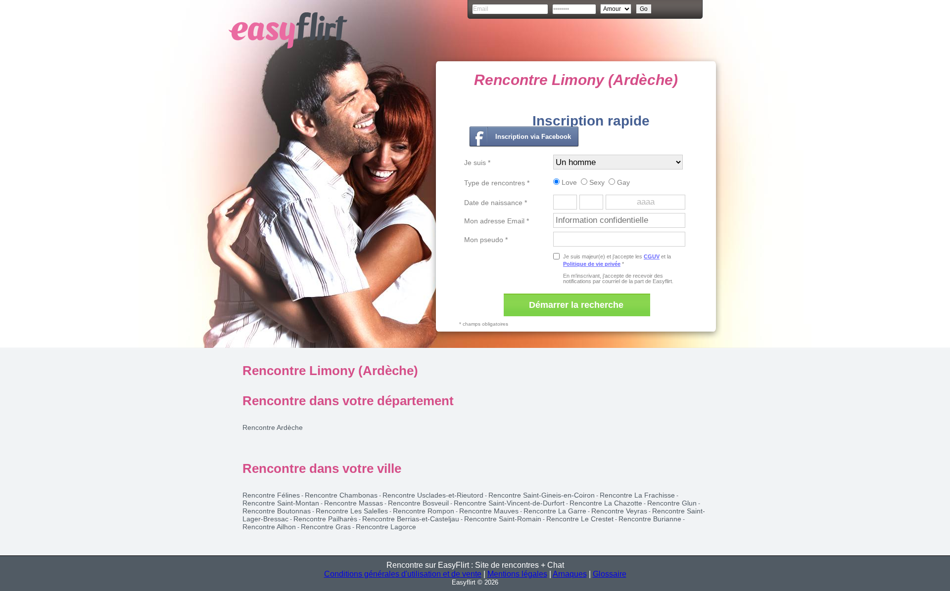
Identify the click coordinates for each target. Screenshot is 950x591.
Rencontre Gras (326, 527)
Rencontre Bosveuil (418, 503)
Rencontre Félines (271, 495)
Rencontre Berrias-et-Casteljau (410, 519)
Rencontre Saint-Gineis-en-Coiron (541, 495)
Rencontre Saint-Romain (502, 519)
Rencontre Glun (672, 503)
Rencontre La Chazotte (606, 503)
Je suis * (477, 163)
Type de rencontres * (496, 183)
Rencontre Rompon (423, 511)
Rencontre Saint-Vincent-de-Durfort (509, 503)
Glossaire (609, 574)
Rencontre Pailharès (325, 519)
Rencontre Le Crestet (580, 519)
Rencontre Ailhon (269, 527)
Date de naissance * (495, 203)
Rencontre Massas (353, 503)
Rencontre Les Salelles (352, 511)
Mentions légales (517, 574)
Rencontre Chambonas (341, 495)
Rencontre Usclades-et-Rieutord (432, 495)
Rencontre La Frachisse (637, 495)
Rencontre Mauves (489, 511)
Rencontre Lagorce (386, 527)
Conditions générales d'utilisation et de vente (402, 574)
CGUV (652, 256)
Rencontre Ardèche (272, 427)
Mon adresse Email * (496, 221)
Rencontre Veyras (619, 511)
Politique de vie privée (591, 264)
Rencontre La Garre (554, 511)
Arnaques (570, 574)
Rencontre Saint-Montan (280, 503)
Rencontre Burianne (649, 519)
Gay (622, 182)
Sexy (596, 182)
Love (568, 182)
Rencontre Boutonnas (276, 511)
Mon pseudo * (486, 240)
